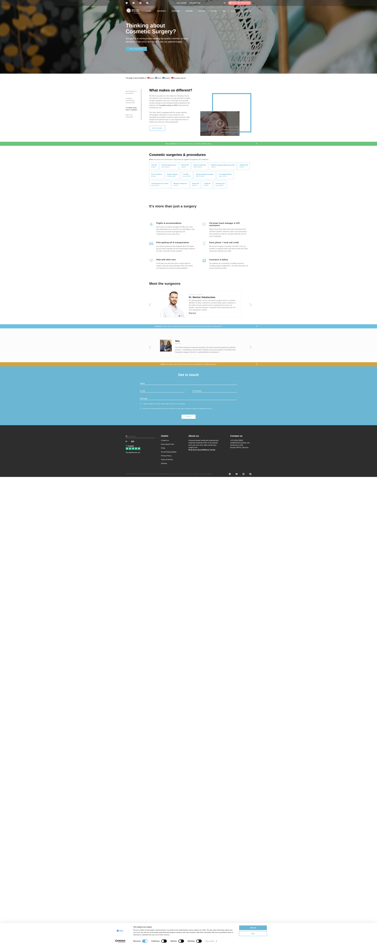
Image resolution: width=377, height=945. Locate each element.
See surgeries (136, 49)
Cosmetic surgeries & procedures (130, 100)
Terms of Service (167, 459)
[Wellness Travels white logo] (133, 11)
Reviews (189, 11)
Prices (214, 11)
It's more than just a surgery (131, 109)
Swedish (167, 78)
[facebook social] (230, 474)
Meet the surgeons (129, 116)
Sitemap (164, 463)
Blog (233, 11)
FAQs (163, 448)
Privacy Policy (166, 456)
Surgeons (176, 11)
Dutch (159, 78)
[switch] (164, 941)
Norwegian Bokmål (179, 78)
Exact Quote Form (167, 444)
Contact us (246, 11)
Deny (253, 933)
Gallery (201, 11)
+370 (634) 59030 (194, 3)
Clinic (148, 11)
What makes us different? (131, 92)
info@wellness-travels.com (240, 443)
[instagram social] (243, 474)
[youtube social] (237, 474)
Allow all (253, 928)
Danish (152, 78)
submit (188, 416)
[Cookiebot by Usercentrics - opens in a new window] (120, 941)
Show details (209, 941)
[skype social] (250, 474)
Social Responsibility (168, 452)
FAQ (224, 11)
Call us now (181, 3)
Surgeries (161, 11)
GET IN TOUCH (157, 128)
